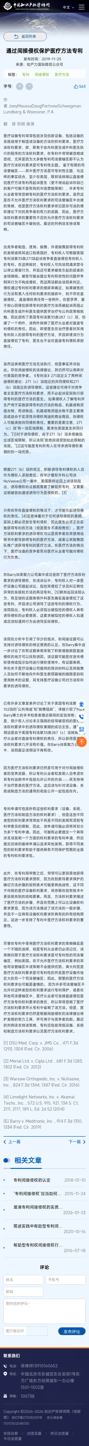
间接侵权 (42, 74)
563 (82, 86)
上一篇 (14, 1141)
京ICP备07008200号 (27, 1417)
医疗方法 (62, 74)
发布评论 (72, 1331)
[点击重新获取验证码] (38, 1331)
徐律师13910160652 (39, 1365)
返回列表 (28, 36)
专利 (25, 74)
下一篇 (74, 1141)
